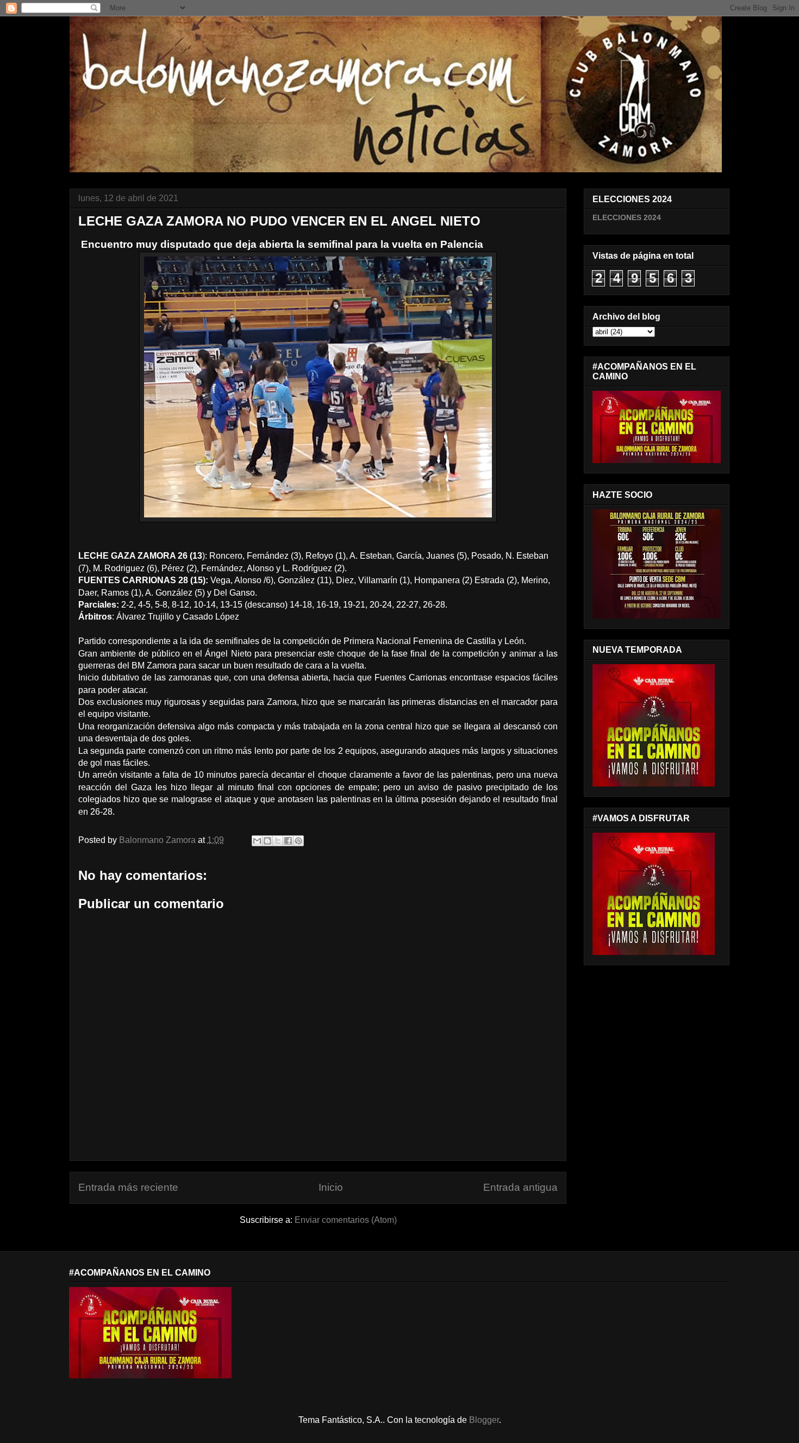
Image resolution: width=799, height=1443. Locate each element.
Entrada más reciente (128, 1187)
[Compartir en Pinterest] (298, 840)
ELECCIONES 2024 (626, 217)
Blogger (484, 1420)
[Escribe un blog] (267, 840)
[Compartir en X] (277, 840)
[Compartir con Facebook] (288, 840)
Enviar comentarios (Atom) (346, 1220)
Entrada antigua (520, 1187)
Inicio (331, 1187)
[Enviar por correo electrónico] (257, 840)
